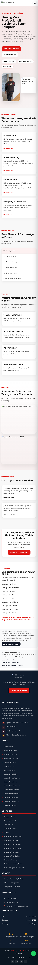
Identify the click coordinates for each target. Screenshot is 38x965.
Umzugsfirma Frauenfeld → (10, 662)
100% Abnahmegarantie (12, 883)
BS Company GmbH (17, 951)
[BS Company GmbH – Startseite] (8, 3)
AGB (29, 957)
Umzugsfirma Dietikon (9, 598)
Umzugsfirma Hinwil (9, 613)
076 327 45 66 (11, 727)
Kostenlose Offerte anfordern (19, 552)
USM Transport (9, 766)
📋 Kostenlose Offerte (19, 690)
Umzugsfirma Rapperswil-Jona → (12, 665)
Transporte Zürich (10, 762)
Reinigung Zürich (9, 817)
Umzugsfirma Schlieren (10, 602)
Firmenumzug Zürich (10, 754)
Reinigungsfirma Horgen (12, 860)
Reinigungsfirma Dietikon (12, 844)
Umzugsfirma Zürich (9, 584)
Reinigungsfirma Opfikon (12, 856)
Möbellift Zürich (9, 825)
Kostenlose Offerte (10, 829)
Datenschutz (21, 957)
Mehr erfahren (8, 149)
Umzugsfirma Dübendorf (10, 595)
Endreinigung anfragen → (11, 644)
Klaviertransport (9, 770)
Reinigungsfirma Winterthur (13, 836)
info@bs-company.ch (13, 731)
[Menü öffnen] (35, 3)
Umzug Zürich (8, 747)
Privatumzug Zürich (10, 750)
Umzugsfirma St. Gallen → (10, 660)
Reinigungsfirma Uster (11, 840)
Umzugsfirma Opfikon (9, 606)
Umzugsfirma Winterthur (10, 588)
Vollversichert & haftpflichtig (13, 879)
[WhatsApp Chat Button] (33, 953)
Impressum (11, 957)
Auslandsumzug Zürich (11, 758)
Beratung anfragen (10, 54)
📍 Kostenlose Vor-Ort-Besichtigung (16, 906)
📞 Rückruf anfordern (11, 902)
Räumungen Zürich (10, 821)
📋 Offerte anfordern (11, 898)
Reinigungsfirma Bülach (11, 852)
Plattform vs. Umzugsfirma (13, 864)
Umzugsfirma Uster (9, 591)
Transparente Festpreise (12, 887)
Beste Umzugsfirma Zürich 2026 (20, 620)
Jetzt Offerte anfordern (11, 49)
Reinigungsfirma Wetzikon (12, 848)
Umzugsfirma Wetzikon (10, 609)
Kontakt (6, 832)
